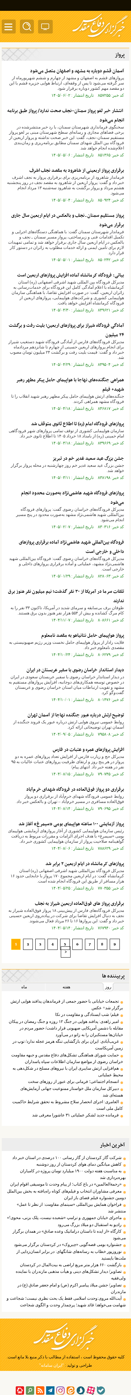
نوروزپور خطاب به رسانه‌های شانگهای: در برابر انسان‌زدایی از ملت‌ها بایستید (71, 1255)
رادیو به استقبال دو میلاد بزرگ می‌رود (90, 1224)
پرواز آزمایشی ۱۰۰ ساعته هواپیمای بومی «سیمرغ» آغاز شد (71, 824)
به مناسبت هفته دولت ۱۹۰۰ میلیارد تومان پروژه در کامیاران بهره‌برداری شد (73, 1174)
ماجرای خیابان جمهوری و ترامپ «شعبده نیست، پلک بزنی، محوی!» (64, 1217)
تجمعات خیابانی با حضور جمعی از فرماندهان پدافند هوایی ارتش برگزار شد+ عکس (66, 1004)
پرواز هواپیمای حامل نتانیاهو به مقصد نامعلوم (82, 636)
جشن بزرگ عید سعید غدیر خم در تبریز (88, 459)
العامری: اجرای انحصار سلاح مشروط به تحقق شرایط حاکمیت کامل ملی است (67, 1105)
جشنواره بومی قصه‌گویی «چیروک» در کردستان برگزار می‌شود (68, 1244)
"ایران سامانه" (51, 1365)
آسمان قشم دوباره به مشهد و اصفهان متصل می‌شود (77, 71)
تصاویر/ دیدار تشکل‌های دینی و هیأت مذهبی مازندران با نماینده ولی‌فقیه (71, 1274)
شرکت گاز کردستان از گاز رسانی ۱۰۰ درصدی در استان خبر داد (67, 1157)
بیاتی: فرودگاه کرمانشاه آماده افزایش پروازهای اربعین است (70, 275)
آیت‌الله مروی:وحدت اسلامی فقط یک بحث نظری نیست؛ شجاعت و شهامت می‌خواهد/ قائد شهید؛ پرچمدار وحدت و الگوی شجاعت (66, 1301)
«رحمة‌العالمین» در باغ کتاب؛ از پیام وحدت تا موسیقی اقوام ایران (66, 1184)
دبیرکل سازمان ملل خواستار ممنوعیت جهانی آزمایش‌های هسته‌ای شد (71, 1092)
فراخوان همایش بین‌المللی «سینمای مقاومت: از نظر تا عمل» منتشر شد (71, 1207)
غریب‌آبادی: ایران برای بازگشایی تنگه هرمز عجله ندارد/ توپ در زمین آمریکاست (68, 1044)
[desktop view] (45, 28)
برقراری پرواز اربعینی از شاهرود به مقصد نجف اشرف (76, 171)
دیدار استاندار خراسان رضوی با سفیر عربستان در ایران (75, 670)
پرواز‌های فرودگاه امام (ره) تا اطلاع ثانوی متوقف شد (77, 424)
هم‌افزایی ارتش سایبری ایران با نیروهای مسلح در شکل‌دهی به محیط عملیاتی (68, 1071)
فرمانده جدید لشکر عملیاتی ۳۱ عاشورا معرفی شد (75, 1115)
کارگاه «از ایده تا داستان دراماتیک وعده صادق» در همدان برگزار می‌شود (69, 1234)
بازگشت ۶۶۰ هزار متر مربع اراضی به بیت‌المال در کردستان (71, 1264)
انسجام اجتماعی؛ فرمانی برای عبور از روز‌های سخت (73, 1081)
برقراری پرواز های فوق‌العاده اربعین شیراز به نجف (79, 904)
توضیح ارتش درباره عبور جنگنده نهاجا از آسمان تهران (76, 715)
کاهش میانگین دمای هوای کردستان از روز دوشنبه (79, 1164)
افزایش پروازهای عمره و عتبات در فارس (88, 750)
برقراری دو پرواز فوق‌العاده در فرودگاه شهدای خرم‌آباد (75, 789)
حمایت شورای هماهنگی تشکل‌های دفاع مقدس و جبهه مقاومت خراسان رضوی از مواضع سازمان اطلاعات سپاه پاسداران (67, 1058)
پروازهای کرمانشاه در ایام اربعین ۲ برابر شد (84, 864)
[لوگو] (100, 37)
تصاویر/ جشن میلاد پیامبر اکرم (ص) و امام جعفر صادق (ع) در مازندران (71, 1288)
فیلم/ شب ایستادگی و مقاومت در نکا (87, 1014)
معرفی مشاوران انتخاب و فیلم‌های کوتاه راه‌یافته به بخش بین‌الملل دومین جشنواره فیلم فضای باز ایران (66, 1194)
